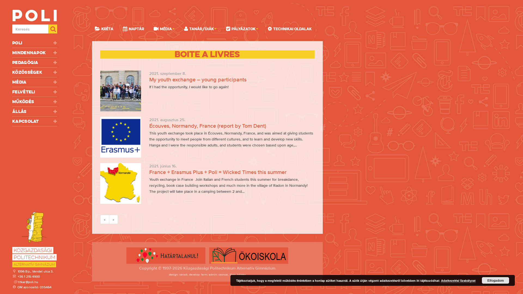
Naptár (136, 28)
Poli (17, 43)
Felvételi (23, 92)
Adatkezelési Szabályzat (458, 280)
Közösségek (27, 72)
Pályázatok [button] (244, 28)
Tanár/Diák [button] (201, 28)
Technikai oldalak (292, 28)
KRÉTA (107, 28)
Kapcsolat (25, 121)
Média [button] (166, 28)
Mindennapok (29, 53)
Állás (19, 111)
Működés (23, 102)
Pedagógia (25, 62)
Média (19, 82)
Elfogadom (495, 280)
